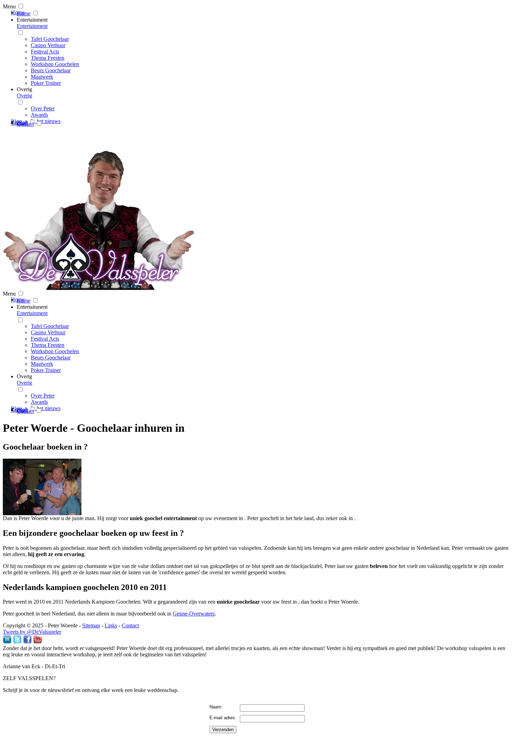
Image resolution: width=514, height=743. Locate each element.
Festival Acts (45, 51)
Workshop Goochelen (55, 64)
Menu (9, 6)
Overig (24, 89)
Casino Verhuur (48, 45)
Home (23, 13)
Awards (39, 115)
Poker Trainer (46, 83)
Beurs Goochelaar (51, 70)
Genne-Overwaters (194, 614)
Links (111, 625)
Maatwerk (42, 77)
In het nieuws (45, 121)
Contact (25, 124)
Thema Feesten (47, 58)
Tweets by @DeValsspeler (32, 632)
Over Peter (43, 108)
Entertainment (32, 20)
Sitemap (91, 625)
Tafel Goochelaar (50, 39)
